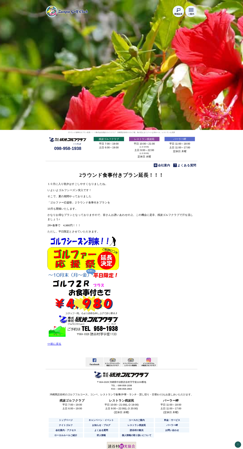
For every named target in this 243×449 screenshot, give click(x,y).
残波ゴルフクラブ (109, 139)
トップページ (66, 420)
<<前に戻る (54, 343)
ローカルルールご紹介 (65, 435)
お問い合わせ (172, 430)
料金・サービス (172, 420)
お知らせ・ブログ (101, 425)
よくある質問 (101, 430)
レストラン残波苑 (144, 139)
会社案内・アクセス (66, 430)
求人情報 (101, 435)
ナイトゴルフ (66, 425)
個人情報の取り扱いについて (136, 435)
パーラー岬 (179, 139)
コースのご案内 (137, 420)
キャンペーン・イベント (101, 420)
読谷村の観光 (137, 430)
